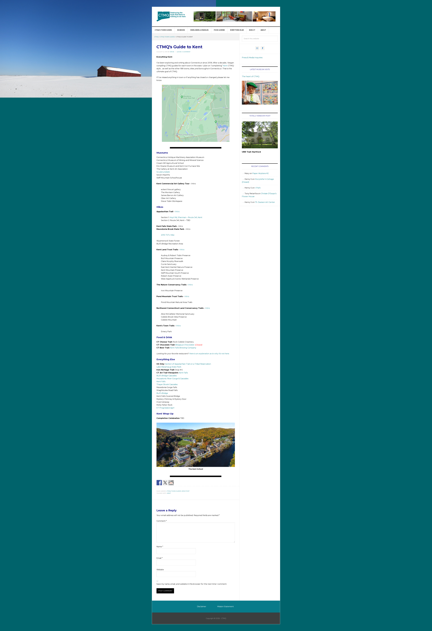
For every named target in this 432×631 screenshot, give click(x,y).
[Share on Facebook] (159, 482)
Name (159, 547)
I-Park (258, 188)
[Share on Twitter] (165, 482)
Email (159, 558)
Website (160, 570)
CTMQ (171, 16)
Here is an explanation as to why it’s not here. (209, 354)
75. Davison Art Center (265, 202)
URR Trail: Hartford (251, 152)
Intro (177, 211)
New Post (185, 491)
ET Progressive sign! (165, 408)
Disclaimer (201, 606)
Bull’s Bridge (162, 393)
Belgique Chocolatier (185, 345)
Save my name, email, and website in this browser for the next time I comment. (191, 584)
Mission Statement (225, 606)
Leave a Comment (183, 52)
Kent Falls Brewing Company (183, 348)
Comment (161, 521)
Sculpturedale (163, 172)
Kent (225, 66)
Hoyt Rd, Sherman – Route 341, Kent (186, 217)
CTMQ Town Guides (167, 37)
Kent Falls (183, 373)
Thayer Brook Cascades (167, 384)
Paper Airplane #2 (260, 173)
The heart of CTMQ (250, 76)
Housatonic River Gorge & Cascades (172, 379)
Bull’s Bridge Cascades (166, 376)
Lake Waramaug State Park (168, 367)
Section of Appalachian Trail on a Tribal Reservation (188, 364)
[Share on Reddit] (171, 482)
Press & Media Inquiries (252, 58)
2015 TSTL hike (167, 235)
